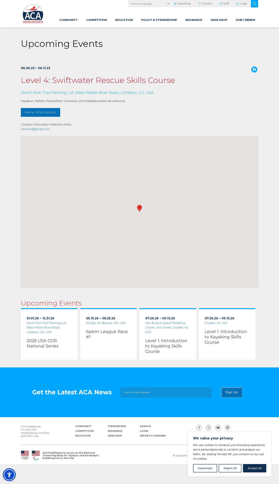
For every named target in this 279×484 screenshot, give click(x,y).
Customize (205, 468)
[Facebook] (254, 69)
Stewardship (117, 426)
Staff (226, 3)
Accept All (255, 468)
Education (124, 20)
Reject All (230, 468)
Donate (207, 3)
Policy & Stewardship (159, 20)
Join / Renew (245, 20)
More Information (40, 112)
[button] (254, 3)
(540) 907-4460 (30, 436)
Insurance (193, 20)
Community (68, 20)
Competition (96, 20)
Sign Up (231, 392)
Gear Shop (184, 3)
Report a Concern (153, 435)
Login (243, 3)
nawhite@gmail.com (35, 129)
